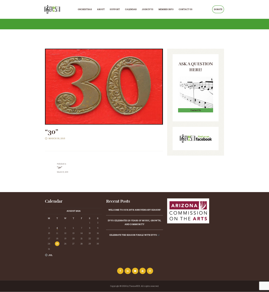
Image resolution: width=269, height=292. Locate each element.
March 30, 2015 (56, 138)
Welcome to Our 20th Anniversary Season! (134, 210)
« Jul (49, 255)
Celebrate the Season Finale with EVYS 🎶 (134, 235)
